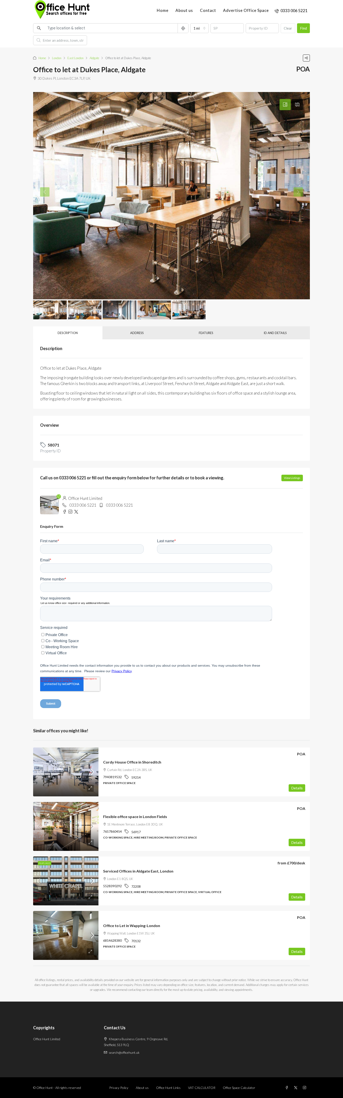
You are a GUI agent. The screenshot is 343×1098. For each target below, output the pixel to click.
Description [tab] (68, 333)
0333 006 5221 (82, 505)
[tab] (285, 104)
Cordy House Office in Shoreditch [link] (132, 762)
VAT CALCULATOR (201, 1088)
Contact (208, 10)
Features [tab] (206, 333)
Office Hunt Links (168, 1088)
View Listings (292, 478)
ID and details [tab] (275, 333)
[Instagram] (305, 1088)
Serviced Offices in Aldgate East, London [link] (138, 871)
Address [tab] (137, 333)
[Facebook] (287, 1088)
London (56, 58)
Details (297, 788)
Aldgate (94, 58)
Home (162, 10)
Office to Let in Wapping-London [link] (131, 925)
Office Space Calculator (239, 1088)
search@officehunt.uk (124, 1052)
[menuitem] (291, 10)
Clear (288, 28)
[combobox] (199, 28)
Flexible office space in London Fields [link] (135, 816)
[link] (65, 771)
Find (303, 28)
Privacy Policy (118, 1088)
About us (184, 10)
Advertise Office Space (246, 10)
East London (75, 58)
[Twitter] (296, 1088)
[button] (306, 58)
